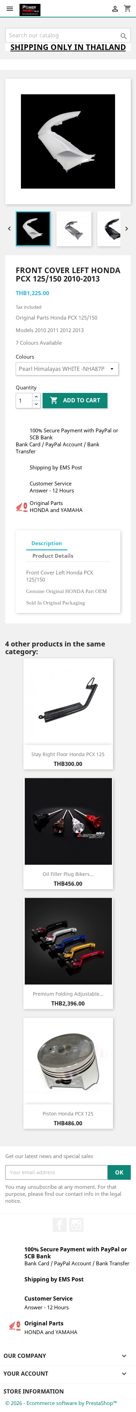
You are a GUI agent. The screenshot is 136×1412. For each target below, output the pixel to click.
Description (46, 543)
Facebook (60, 1225)
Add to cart (75, 400)
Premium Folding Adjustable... (68, 993)
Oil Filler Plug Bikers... (68, 874)
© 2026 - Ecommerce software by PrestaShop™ (61, 1402)
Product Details (52, 555)
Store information (33, 1391)
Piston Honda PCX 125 (68, 1113)
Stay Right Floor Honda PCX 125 (68, 754)
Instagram (76, 1225)
